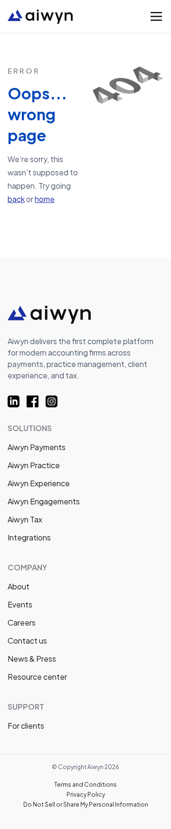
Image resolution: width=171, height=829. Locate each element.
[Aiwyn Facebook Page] (36, 401)
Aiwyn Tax (25, 519)
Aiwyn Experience (39, 483)
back (16, 199)
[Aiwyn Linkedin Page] (17, 401)
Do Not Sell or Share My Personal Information (85, 804)
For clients (26, 726)
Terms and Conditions (85, 784)
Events (20, 604)
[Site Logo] (61, 17)
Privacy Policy (85, 794)
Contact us (27, 641)
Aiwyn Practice (34, 465)
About (18, 586)
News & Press (32, 659)
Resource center (37, 677)
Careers (22, 622)
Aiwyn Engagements (44, 501)
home (45, 199)
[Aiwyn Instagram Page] (55, 401)
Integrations (29, 537)
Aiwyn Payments (37, 447)
